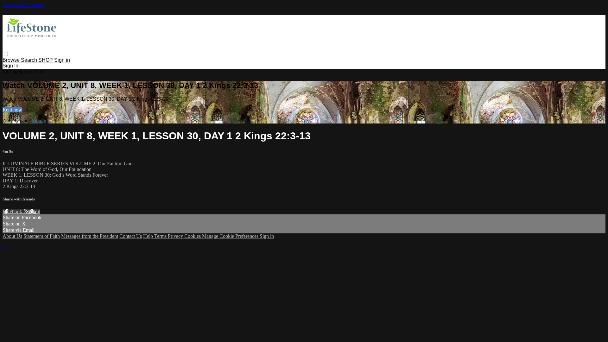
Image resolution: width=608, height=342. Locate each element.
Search (29, 60)
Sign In (10, 65)
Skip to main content (23, 5)
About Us (12, 236)
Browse (12, 60)
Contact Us (130, 236)
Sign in (62, 60)
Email (34, 211)
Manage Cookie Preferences (231, 236)
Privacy (176, 236)
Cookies (193, 236)
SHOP (45, 60)
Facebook (13, 211)
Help (148, 236)
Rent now (12, 109)
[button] (6, 54)
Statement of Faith (41, 236)
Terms (161, 236)
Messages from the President (89, 236)
